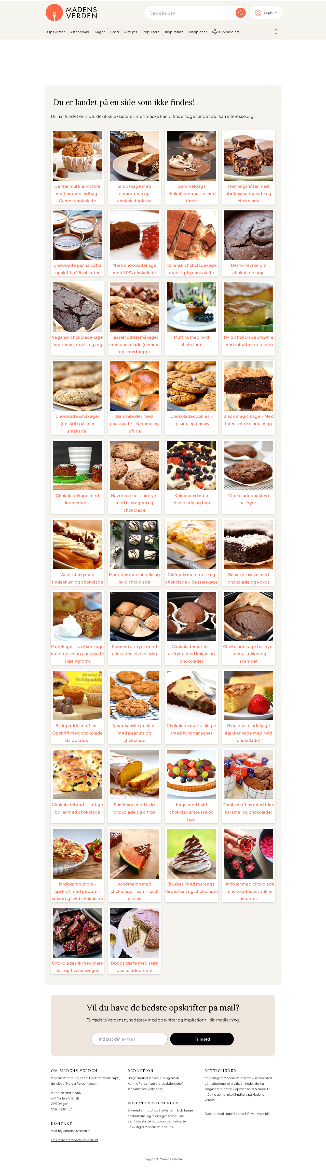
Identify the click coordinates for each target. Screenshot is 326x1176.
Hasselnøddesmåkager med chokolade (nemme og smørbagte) (134, 344)
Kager (100, 32)
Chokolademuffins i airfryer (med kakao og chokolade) (191, 654)
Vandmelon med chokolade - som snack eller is (135, 891)
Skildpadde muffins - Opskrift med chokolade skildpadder (77, 733)
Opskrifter (56, 32)
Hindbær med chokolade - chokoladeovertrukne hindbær (249, 891)
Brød (114, 32)
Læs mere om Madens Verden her (74, 1140)
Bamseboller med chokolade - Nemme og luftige (134, 423)
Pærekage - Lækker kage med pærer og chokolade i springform (77, 654)
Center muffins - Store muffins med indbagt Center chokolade (78, 193)
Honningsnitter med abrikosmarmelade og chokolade (248, 193)
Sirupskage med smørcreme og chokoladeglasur (134, 193)
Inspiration (174, 32)
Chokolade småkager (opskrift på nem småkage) (78, 423)
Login (268, 13)
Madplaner (198, 32)
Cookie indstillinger (219, 1114)
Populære (151, 32)
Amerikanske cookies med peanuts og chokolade (134, 733)
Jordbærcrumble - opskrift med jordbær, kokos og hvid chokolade (77, 891)
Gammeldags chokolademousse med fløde (191, 193)
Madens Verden (71, 13)
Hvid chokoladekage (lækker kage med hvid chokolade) (249, 733)
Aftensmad (79, 32)
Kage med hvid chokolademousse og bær (191, 812)
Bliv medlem (229, 32)
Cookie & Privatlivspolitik (251, 1114)
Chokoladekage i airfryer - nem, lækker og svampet (248, 654)
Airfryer (130, 32)
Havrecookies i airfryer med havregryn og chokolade (134, 503)
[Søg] (276, 32)
